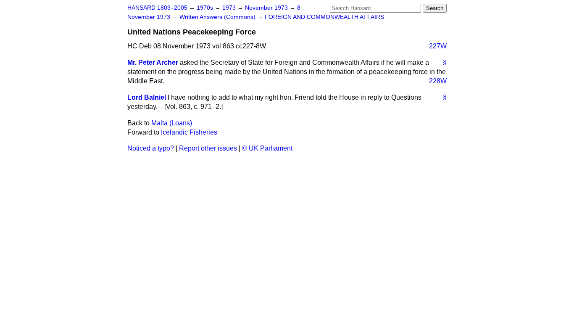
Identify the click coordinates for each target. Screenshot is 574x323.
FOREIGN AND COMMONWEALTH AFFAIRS (324, 17)
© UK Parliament (267, 148)
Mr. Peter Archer (152, 62)
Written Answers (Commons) (218, 17)
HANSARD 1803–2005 (157, 8)
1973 (229, 8)
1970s (206, 8)
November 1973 (267, 8)
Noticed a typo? (150, 148)
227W (438, 46)
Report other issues (208, 148)
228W (438, 81)
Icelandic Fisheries (189, 132)
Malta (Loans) (171, 123)
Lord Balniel (146, 97)
